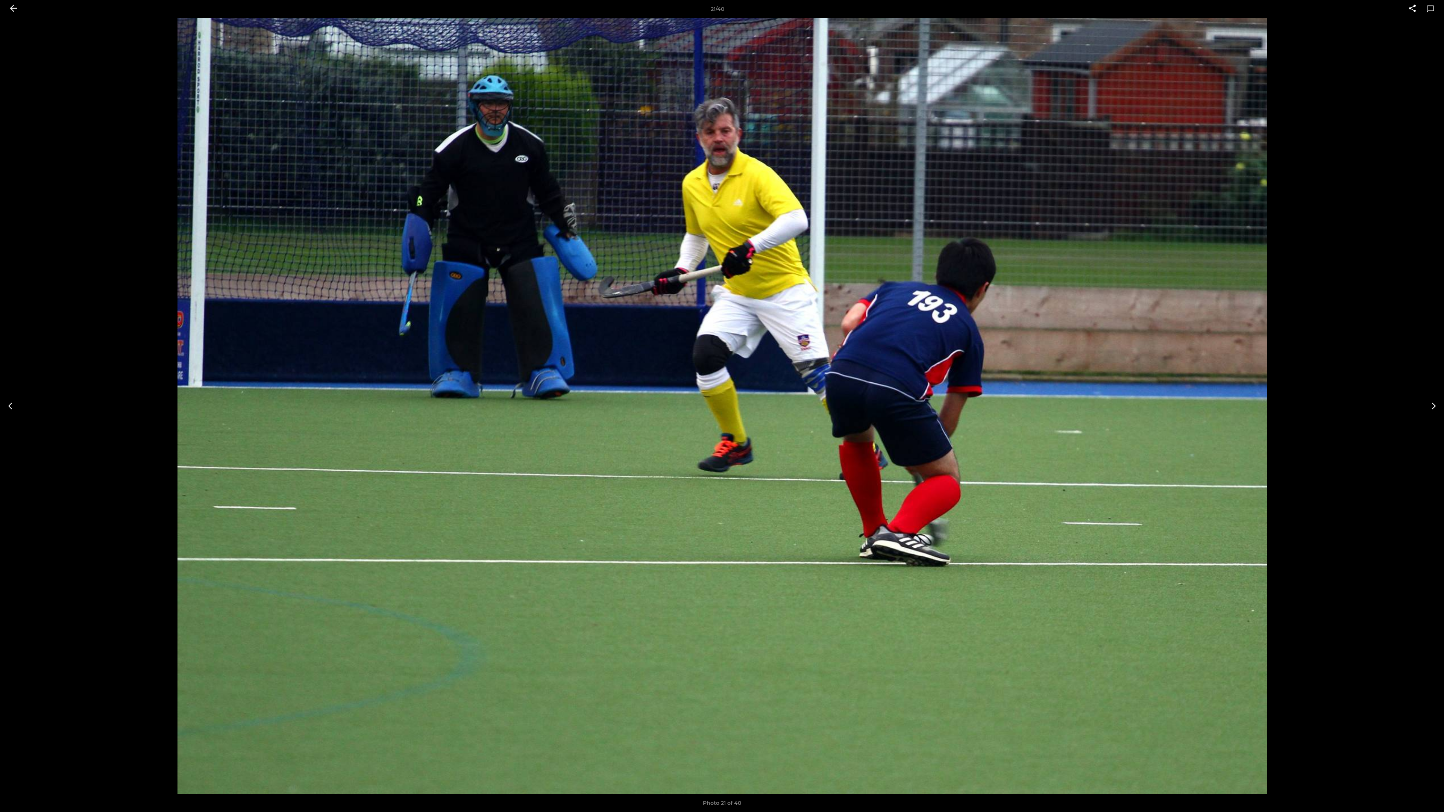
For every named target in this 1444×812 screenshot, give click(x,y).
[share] (1412, 9)
